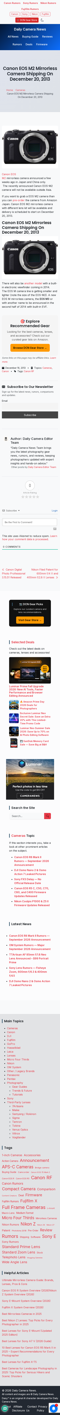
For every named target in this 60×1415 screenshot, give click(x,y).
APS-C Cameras (17, 1166)
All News (13, 36)
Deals (29, 44)
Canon (14, 14)
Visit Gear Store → (30, 620)
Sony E (49, 1236)
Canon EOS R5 (22, 1178)
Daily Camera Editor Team (42, 467)
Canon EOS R (8, 1178)
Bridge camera (42, 1167)
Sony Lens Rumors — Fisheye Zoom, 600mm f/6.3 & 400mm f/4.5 (28, 971)
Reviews (47, 36)
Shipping (24, 1237)
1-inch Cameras (12, 1155)
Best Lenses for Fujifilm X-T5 (19, 1362)
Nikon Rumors (48, 3)
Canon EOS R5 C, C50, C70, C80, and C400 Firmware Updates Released (31, 892)
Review (46, 1230)
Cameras (47, 367)
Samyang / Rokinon (24, 1114)
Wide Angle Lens (14, 1262)
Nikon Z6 (41, 1225)
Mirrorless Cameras (46, 1218)
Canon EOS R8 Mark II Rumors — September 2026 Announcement (31, 861)
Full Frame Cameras (23, 1207)
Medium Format (24, 1212)
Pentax (11, 1079)
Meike (15, 1110)
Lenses (11, 1055)
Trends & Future (22, 1090)
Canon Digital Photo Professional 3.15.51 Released (13, 573)
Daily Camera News (30, 29)
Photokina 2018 (19, 1230)
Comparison (46, 1189)
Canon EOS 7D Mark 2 (40, 1172)
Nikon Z (28, 1223)
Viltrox (16, 1133)
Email (5, 400)
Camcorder (23, 1172)
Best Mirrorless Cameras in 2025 (22, 1313)
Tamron (17, 1121)
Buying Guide (30, 36)
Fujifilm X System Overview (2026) (23, 1307)
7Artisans (17, 1106)
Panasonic (13, 1075)
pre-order (19, 200)
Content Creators (9, 1196)
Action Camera (10, 1161)
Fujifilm (45, 14)
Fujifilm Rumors (30, 9)
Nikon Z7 (50, 1225)
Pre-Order (33, 1230)
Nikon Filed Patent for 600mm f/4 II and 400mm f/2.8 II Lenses (42, 573)
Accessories (32, 1155)
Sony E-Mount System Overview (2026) (26, 1300)
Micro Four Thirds (18, 1059)
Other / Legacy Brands (21, 1071)
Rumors (17, 44)
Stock (40, 1252)
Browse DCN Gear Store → (30, 347)
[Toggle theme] (42, 20)
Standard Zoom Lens (18, 1252)
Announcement (34, 1160)
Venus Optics (20, 1129)
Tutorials (17, 1094)
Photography (15, 1082)
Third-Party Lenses (18, 1102)
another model (33, 283)
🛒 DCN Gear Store (27, 20)
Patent (6, 1230)
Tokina (16, 1125)
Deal (21, 1195)
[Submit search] (47, 816)
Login (54, 510)
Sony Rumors (30, 3)
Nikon (35, 14)
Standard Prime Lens (21, 1246)
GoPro (11, 1043)
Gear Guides (19, 1086)
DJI (9, 1036)
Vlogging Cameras (35, 1258)
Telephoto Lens (13, 1257)
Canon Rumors (12, 3)
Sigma (16, 1117)
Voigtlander (19, 1137)
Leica (10, 1051)
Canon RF (29, 371)
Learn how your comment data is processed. (29, 537)
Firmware (42, 44)
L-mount (51, 1208)
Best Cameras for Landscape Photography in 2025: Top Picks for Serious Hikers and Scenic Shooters (29, 1372)
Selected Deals (22, 642)
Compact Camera (19, 1188)
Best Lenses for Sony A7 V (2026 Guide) (27, 1341)
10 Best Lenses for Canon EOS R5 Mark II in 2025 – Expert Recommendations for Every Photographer (29, 1351)
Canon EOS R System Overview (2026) (25, 1290)
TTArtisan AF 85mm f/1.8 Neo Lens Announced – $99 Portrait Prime (28, 958)
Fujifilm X (28, 1200)
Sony (25, 14)
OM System (14, 1067)
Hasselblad (13, 1047)
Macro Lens (8, 1213)
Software (35, 1237)
